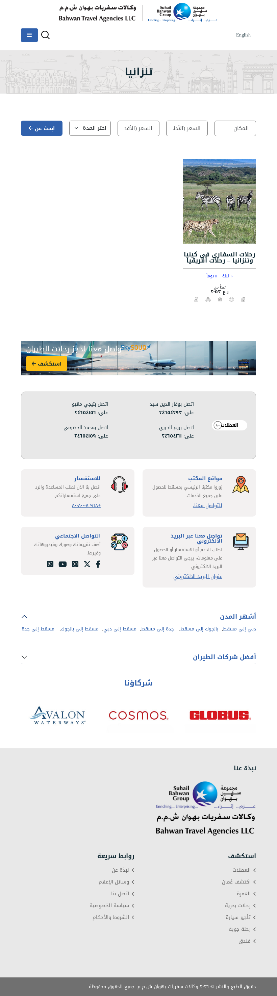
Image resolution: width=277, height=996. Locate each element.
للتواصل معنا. (207, 505)
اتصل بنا (120, 893)
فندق (244, 941)
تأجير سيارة (238, 917)
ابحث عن (44, 128)
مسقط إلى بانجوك (80, 629)
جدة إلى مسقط (157, 629)
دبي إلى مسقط (239, 629)
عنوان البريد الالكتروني (197, 576)
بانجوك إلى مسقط (199, 629)
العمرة (244, 893)
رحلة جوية (240, 929)
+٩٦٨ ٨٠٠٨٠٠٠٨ (86, 505)
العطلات (229, 425)
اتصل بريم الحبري (176, 427)
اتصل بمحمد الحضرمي (86, 427)
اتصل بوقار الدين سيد (172, 404)
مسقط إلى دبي (119, 629)
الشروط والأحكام (111, 917)
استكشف (48, 363)
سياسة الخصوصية (109, 905)
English (243, 35)
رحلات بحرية (238, 905)
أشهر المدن (238, 616)
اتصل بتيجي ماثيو (90, 404)
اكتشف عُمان (236, 882)
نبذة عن (120, 870)
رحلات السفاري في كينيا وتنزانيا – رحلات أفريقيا (219, 257)
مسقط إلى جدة (38, 629)
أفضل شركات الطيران (224, 657)
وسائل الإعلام (114, 882)
